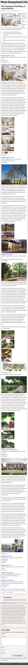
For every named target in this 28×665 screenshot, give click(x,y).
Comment (3, 636)
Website (3, 652)
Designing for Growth (10, 157)
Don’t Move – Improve (10, 55)
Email (2, 650)
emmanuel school (10, 590)
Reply (4, 626)
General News (8, 589)
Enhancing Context (9, 572)
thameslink (3, 592)
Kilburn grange (23, 590)
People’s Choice (9, 556)
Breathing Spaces (9, 254)
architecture (3, 590)
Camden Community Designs (11, 449)
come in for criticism (10, 48)
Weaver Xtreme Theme (23, 663)
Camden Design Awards (6, 27)
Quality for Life (9, 565)
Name (3, 647)
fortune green (17, 590)
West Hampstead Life (7, 663)
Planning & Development (16, 589)
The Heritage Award (10, 580)
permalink (11, 592)
